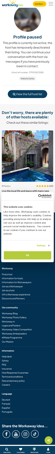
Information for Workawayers (16, 282)
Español (6, 407)
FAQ (4, 364)
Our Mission (7, 341)
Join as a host (8, 290)
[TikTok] (35, 434)
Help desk (7, 356)
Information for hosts (12, 278)
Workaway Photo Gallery (14, 317)
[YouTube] (16, 434)
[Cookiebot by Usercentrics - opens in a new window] (38, 196)
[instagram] (25, 434)
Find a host (7, 274)
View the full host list (28, 94)
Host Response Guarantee (15, 372)
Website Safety (27, 78)
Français (6, 403)
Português (7, 411)
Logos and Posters (11, 325)
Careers (6, 384)
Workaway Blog (10, 313)
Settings (41, 245)
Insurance (7, 368)
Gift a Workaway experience (16, 294)
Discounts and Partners (13, 298)
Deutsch (6, 399)
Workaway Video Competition (17, 329)
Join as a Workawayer (12, 286)
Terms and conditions (12, 376)
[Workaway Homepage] (12, 3)
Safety (5, 360)
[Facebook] (6, 434)
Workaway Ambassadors (14, 333)
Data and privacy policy (13, 380)
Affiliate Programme (12, 337)
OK (27, 255)
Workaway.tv (8, 321)
